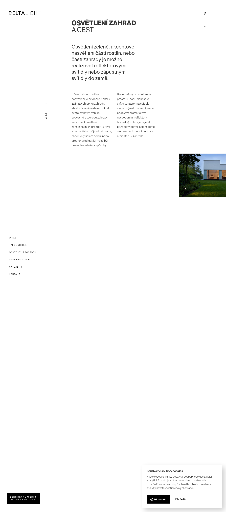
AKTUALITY (16, 267)
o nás (13, 238)
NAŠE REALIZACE (19, 259)
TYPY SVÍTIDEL (18, 245)
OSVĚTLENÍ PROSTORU (22, 252)
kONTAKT (14, 274)
